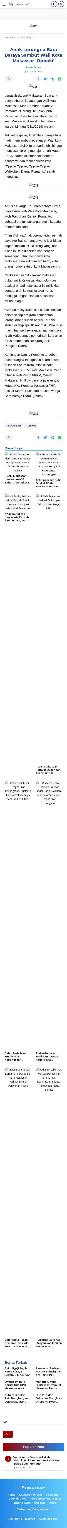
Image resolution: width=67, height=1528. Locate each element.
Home (11, 1494)
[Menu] (5, 4)
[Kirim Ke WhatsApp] (59, 79)
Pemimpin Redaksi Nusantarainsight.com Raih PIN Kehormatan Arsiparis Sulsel (48, 1372)
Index (52, 1502)
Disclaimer (52, 1494)
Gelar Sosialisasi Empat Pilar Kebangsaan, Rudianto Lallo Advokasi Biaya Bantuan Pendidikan (15, 1057)
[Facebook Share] (38, 79)
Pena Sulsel (33, 67)
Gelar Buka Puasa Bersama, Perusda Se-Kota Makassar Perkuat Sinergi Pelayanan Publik (17, 1343)
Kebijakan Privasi (30, 1494)
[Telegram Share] (52, 79)
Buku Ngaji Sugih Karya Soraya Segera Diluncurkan (18, 1371)
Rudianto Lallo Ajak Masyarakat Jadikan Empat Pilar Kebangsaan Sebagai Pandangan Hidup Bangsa (49, 1343)
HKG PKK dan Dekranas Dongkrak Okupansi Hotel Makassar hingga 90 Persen (49, 1398)
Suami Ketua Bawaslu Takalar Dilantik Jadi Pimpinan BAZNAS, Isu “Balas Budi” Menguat (36, 1460)
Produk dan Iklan (17, 1498)
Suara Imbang (48, 1518)
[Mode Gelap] (54, 4)
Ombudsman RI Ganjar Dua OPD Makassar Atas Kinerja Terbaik (15, 1385)
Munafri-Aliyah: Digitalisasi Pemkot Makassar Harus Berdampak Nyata (48, 1385)
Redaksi (39, 1502)
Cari (5, 1422)
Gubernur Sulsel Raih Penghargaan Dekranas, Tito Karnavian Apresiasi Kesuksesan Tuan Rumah (18, 1398)
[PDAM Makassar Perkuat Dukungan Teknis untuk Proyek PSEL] (49, 628)
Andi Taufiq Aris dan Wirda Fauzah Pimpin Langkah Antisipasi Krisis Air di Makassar (17, 517)
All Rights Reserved (22, 1518)
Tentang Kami (21, 1502)
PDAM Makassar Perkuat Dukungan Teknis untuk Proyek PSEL (48, 770)
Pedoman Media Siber (46, 1498)
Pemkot (31, 425)
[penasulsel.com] (19, 4)
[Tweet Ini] (45, 79)
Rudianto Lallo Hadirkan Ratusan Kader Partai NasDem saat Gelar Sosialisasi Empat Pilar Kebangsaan (48, 1057)
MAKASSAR (13, 425)
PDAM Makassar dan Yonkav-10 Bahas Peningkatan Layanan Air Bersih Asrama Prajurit (18, 479)
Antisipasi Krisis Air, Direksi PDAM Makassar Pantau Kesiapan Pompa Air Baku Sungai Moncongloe (48, 483)
